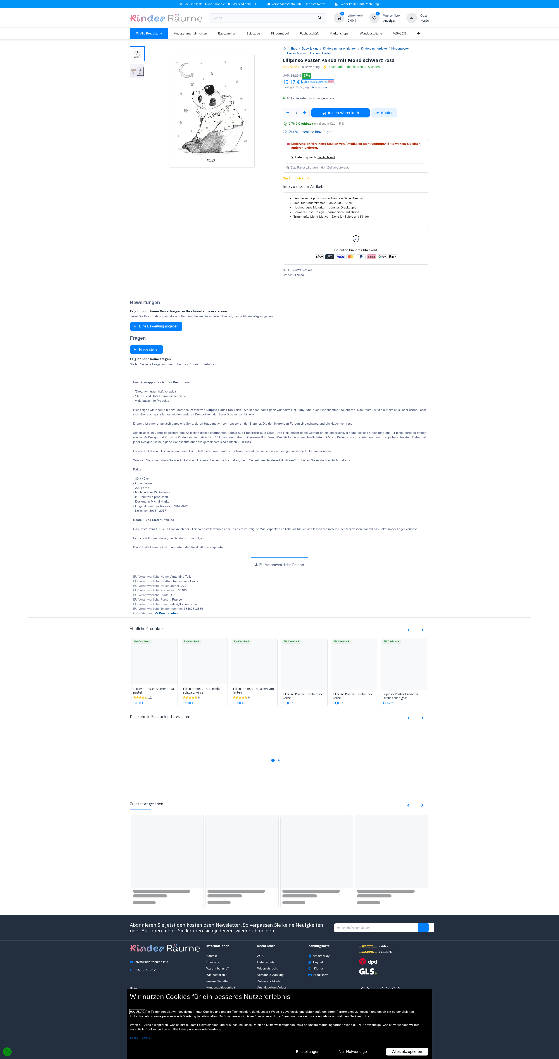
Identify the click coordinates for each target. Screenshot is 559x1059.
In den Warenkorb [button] (343, 113)
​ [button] (423, 932)
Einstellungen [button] (307, 1051)
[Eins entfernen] (288, 113)
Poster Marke (296, 53)
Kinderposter (400, 48)
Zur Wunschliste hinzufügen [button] (310, 132)
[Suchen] (319, 18)
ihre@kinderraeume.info (151, 966)
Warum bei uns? (217, 972)
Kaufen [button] (386, 113)
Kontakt (211, 960)
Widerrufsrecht (267, 972)
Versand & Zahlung (270, 979)
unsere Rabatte (217, 985)
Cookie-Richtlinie (140, 1038)
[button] (318, 81)
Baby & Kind (310, 48)
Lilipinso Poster (320, 53)
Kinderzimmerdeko (374, 48)
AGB (260, 960)
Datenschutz (265, 966)
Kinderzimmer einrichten (340, 48)
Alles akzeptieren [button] (407, 1051)
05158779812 (146, 974)
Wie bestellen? (216, 979)
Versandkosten (319, 87)
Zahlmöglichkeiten (269, 985)
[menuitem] (149, 33)
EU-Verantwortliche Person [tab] (281, 564)
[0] (339, 17)
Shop (293, 48)
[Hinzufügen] (304, 113)
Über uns (212, 966)
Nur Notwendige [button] (353, 1051)
